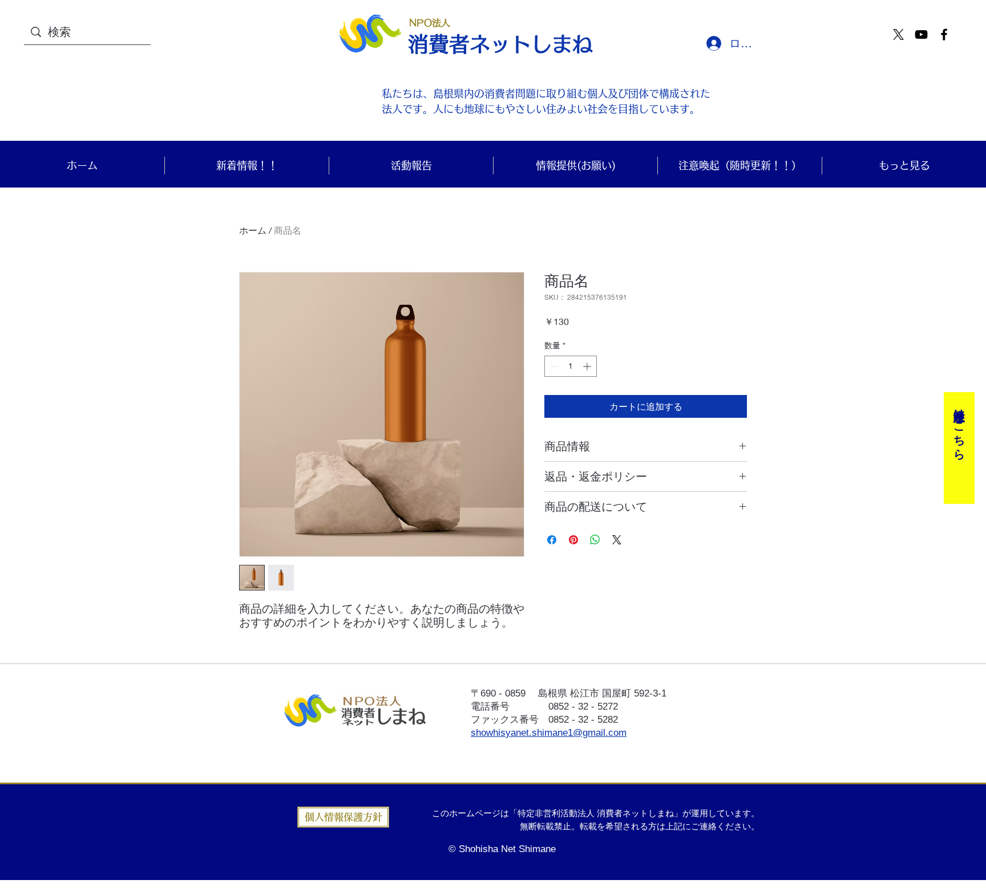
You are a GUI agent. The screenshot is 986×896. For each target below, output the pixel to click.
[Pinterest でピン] (573, 540)
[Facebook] (944, 34)
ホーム (252, 230)
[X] (898, 34)
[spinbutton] (570, 366)
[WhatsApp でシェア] (595, 540)
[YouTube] (921, 34)
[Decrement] (553, 366)
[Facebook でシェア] (552, 540)
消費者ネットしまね (500, 44)
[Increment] (588, 366)
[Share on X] (617, 540)
